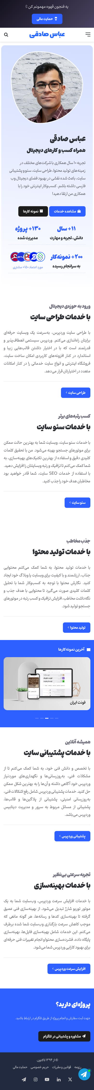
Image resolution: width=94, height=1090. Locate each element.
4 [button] (42, 718)
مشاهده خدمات (67, 211)
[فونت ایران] (47, 683)
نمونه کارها (33, 211)
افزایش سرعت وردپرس (69, 969)
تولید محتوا (77, 627)
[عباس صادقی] (46, 34)
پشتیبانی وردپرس (72, 836)
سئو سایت (77, 502)
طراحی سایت (76, 392)
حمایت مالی (45, 19)
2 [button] (52, 718)
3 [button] (46, 718)
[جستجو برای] (6, 36)
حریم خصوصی (40, 1067)
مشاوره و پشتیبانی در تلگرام (64, 1036)
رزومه (77, 1067)
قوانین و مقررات (61, 1067)
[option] (47, 683)
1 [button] (56, 718)
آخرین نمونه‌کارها (71, 650)
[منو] (88, 36)
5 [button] (37, 718)
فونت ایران (78, 703)
